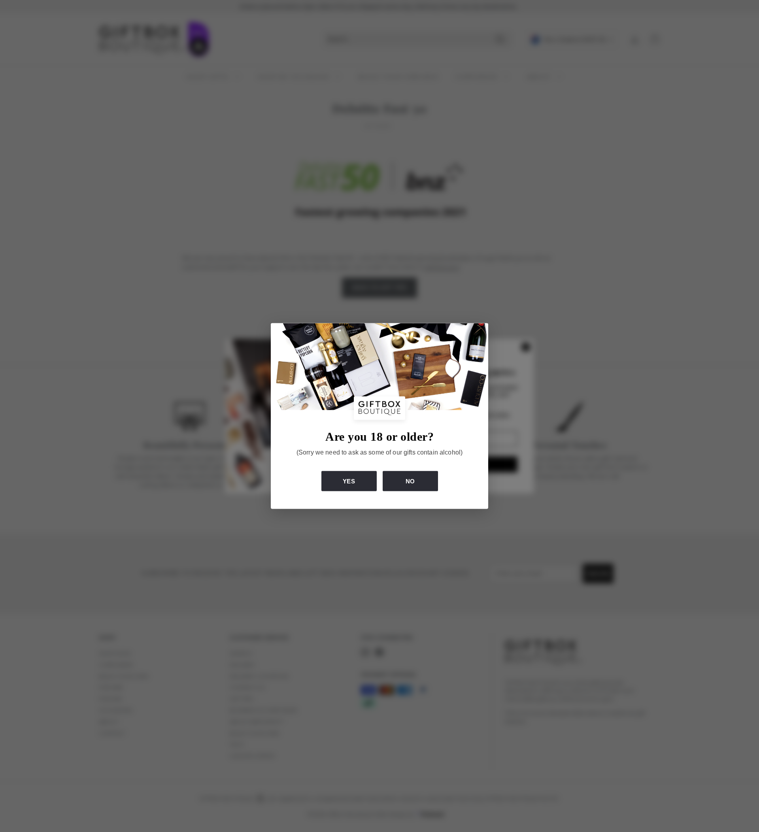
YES (349, 481)
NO (410, 481)
